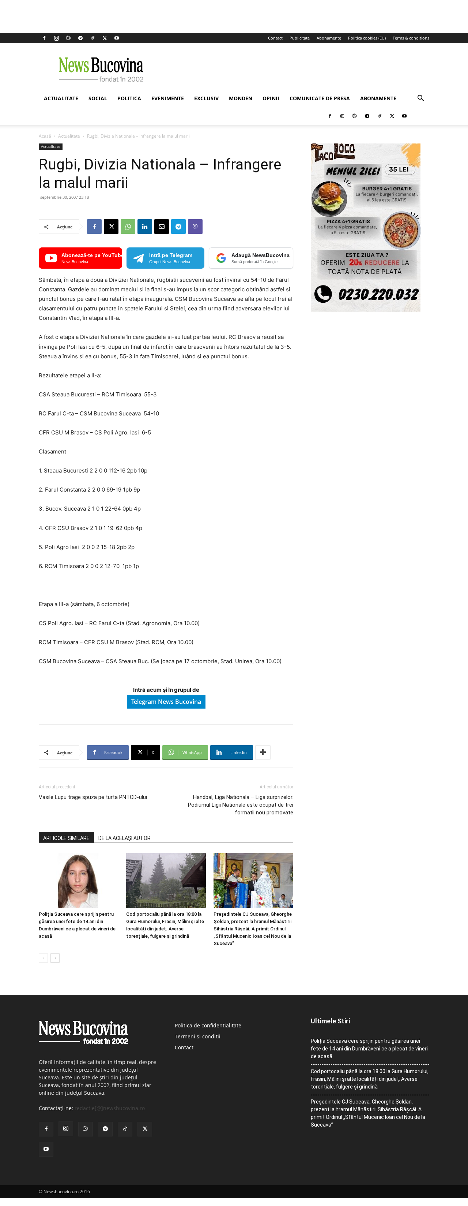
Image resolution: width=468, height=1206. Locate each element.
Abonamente (329, 38)
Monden (240, 98)
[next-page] (55, 958)
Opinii (271, 98)
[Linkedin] (144, 226)
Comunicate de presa (320, 98)
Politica (129, 98)
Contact (275, 38)
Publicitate (300, 38)
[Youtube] (116, 38)
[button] (420, 99)
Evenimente (167, 98)
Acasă (45, 136)
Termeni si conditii (197, 1036)
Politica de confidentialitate (208, 1025)
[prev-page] (43, 958)
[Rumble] (68, 38)
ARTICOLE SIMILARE (66, 838)
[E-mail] (161, 226)
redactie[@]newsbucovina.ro (110, 1108)
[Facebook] (44, 38)
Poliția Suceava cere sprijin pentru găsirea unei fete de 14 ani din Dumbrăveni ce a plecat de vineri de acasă (369, 1048)
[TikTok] (92, 38)
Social (97, 98)
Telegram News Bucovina (166, 702)
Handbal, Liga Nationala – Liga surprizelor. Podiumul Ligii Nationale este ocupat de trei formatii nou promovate (240, 805)
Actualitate (61, 98)
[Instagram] (56, 38)
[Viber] (195, 226)
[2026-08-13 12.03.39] (365, 310)
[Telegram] (80, 38)
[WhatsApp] (128, 226)
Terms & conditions (411, 38)
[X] (104, 38)
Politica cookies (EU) (367, 38)
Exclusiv (206, 98)
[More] (263, 752)
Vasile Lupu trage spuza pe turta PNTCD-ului (93, 797)
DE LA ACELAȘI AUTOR (124, 838)
